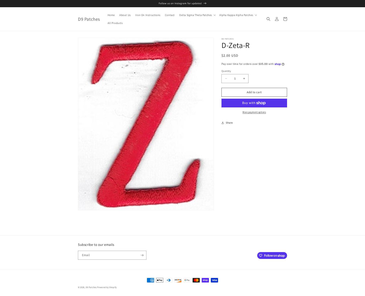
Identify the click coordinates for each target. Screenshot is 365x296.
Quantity (226, 71)
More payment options (254, 112)
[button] (197, 15)
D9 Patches (91, 287)
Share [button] (229, 122)
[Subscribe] (142, 255)
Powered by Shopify (107, 287)
